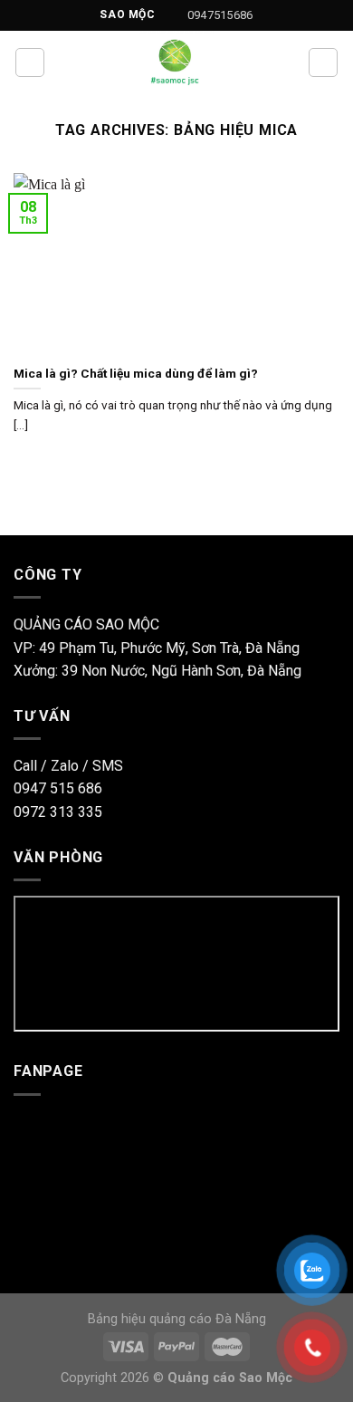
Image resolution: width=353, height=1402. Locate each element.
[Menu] (29, 62)
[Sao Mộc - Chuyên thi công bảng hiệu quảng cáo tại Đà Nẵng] (176, 62)
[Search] (323, 62)
